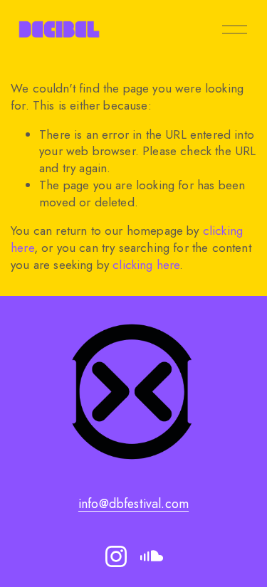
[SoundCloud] (151, 556)
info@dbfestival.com (133, 504)
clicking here (145, 264)
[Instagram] (116, 556)
